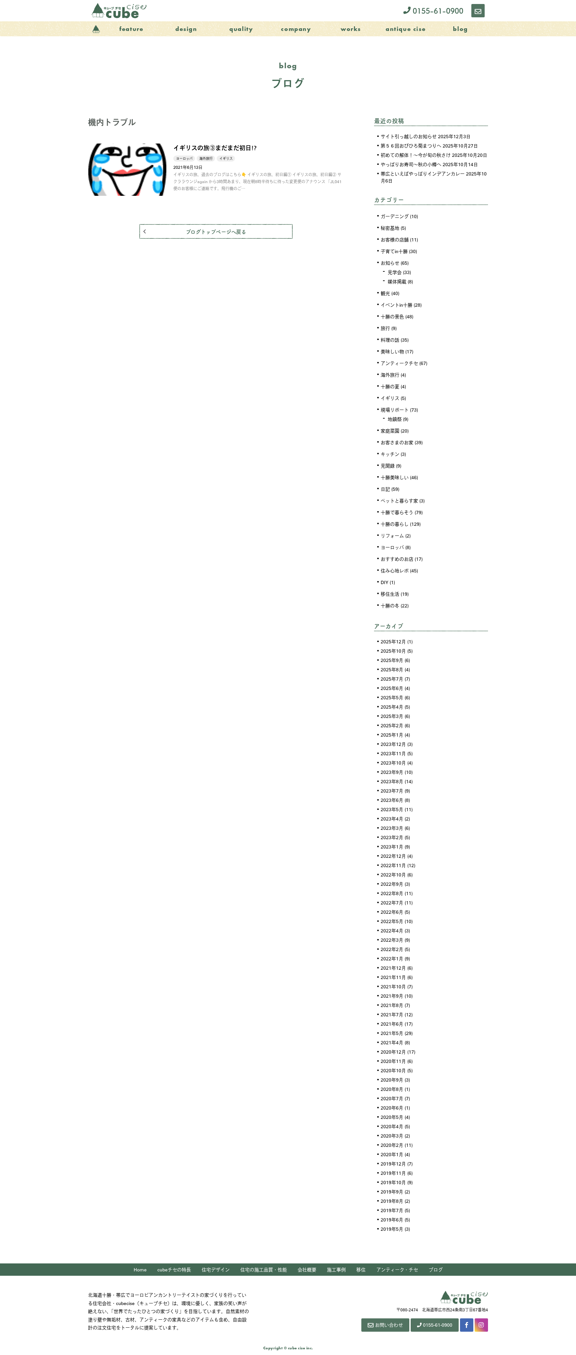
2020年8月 (392, 1089)
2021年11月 (393, 977)
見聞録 (388, 466)
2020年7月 (392, 1098)
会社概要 (307, 1269)
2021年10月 (393, 986)
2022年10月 (393, 874)
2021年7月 (392, 1014)
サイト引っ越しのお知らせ (409, 136)
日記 (385, 489)
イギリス (390, 398)
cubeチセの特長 (174, 1269)
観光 (385, 293)
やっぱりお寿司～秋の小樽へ (411, 164)
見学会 (395, 272)
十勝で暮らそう (397, 512)
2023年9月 (392, 772)
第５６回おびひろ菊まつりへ (411, 146)
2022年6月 (392, 912)
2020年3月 (392, 1136)
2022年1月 (392, 958)
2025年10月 (393, 651)
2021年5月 (392, 1033)
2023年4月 (392, 819)
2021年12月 (393, 968)
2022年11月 (393, 865)
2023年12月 (393, 744)
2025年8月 (392, 669)
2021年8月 (392, 1005)
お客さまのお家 (397, 442)
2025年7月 (392, 679)
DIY (384, 582)
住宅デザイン (216, 1269)
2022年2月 (392, 949)
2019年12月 (393, 1164)
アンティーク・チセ (397, 1269)
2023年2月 (392, 837)
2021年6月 (392, 1024)
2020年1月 (392, 1154)
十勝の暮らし (395, 524)
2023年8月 (392, 781)
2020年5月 (392, 1117)
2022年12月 (393, 856)
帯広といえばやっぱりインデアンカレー (423, 173)
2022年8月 (392, 893)
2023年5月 (392, 809)
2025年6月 (392, 688)
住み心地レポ (395, 570)
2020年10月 (393, 1070)
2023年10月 (393, 763)
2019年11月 (393, 1173)
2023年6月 (392, 800)
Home (140, 1269)
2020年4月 (392, 1126)
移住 (361, 1269)
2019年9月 (392, 1191)
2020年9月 (392, 1080)
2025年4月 (392, 707)
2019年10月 (393, 1182)
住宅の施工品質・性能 (263, 1269)
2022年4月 (392, 930)
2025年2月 (392, 725)
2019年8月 (392, 1201)
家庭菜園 (390, 431)
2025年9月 (392, 660)
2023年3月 (392, 828)
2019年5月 (392, 1229)
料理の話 (390, 340)
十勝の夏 (390, 386)
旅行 (385, 328)
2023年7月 (392, 791)
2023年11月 (393, 753)
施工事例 (336, 1269)
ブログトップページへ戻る (216, 231)
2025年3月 (392, 716)
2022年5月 (392, 921)
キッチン (390, 454)
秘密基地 (390, 228)
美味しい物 (392, 351)
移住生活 (390, 594)
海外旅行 (390, 375)
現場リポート (395, 410)
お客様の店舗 (395, 239)
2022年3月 (392, 940)
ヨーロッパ (392, 547)
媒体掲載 (397, 281)
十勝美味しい (395, 477)
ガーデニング (395, 216)
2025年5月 (392, 697)
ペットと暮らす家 (399, 501)
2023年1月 (392, 846)
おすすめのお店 (397, 559)
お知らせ (390, 263)
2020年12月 (393, 1052)
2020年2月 (392, 1145)
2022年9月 (392, 884)
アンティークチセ (399, 363)
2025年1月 (392, 735)
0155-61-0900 (437, 10)
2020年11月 (393, 1061)
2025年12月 (393, 641)
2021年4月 (392, 1042)
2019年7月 (392, 1210)
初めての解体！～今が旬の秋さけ (416, 155)
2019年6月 (392, 1219)
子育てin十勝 (394, 251)
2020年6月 (392, 1108)
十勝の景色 (392, 316)
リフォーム (392, 535)
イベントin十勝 (396, 305)
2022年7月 (392, 902)
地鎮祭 (395, 419)
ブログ (436, 1269)
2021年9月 (392, 996)
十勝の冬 (390, 605)
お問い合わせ (389, 1325)
